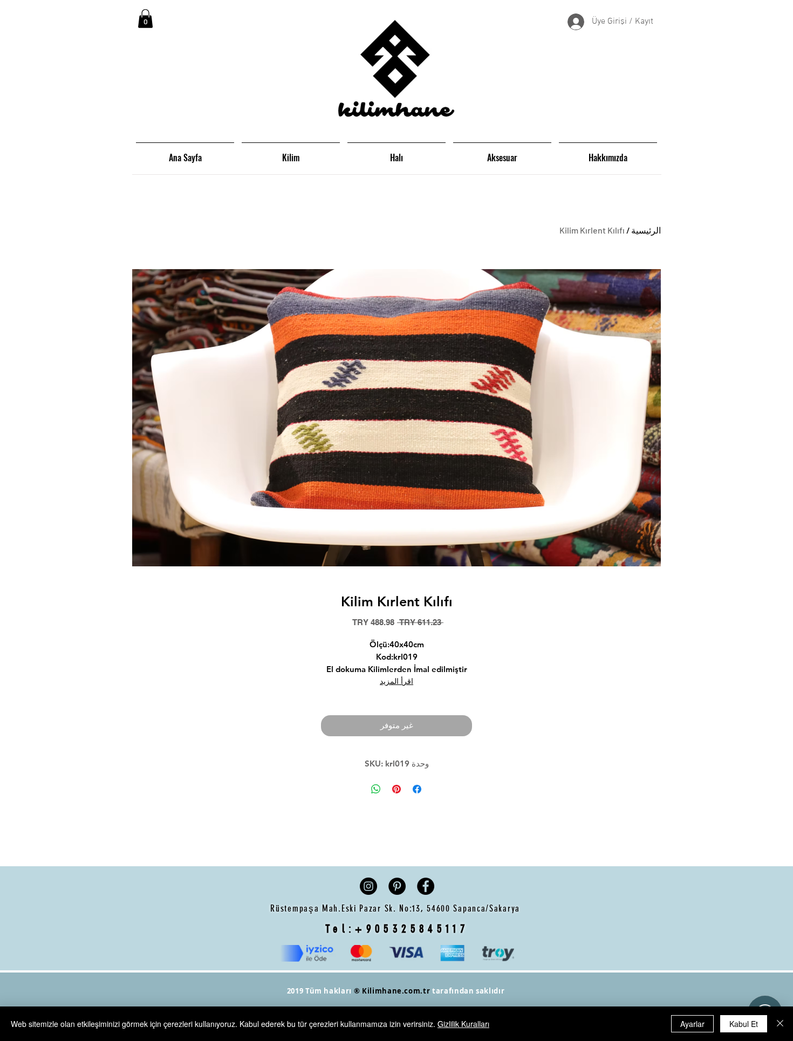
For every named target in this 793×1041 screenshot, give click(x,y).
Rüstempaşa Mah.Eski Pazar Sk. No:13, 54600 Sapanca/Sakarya (396, 908)
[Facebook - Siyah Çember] (425, 886)
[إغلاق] (780, 1023)
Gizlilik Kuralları (463, 1023)
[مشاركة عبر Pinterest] (396, 789)
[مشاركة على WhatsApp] (376, 789)
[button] (145, 18)
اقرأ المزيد (396, 681)
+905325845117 (412, 928)
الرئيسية (646, 230)
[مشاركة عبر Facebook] (417, 789)
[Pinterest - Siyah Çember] (397, 886)
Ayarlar (692, 1023)
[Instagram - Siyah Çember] (368, 886)
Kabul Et (743, 1023)
